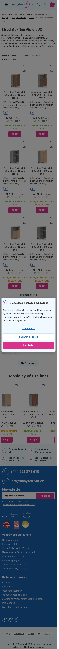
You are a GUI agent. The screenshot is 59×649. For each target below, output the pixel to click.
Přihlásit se (45, 496)
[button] (33, 431)
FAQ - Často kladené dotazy (16, 607)
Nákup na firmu (10, 540)
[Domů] (4, 15)
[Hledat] (39, 5)
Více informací (28, 328)
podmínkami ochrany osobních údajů (18, 504)
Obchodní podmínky (12, 590)
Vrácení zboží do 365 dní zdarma (45, 459)
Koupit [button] (33, 439)
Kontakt (6, 582)
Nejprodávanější (9, 59)
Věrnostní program (11, 560)
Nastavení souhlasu (28, 337)
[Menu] (6, 4)
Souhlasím (28, 345)
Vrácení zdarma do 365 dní (15, 548)
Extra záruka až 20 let (17, 450)
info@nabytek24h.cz (27, 481)
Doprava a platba (10, 544)
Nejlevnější (24, 56)
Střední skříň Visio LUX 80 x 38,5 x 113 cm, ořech (33, 414)
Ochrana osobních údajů (14, 594)
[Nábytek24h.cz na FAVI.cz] (6, 526)
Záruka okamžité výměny (15, 564)
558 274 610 (24, 471)
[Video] (15, 113)
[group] (33, 413)
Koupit (15, 134)
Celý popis (46, 46)
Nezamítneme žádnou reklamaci (43, 450)
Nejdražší (36, 56)
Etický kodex (8, 603)
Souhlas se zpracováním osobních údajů (22, 599)
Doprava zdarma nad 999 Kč (16, 459)
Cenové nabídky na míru (14, 568)
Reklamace (7, 586)
